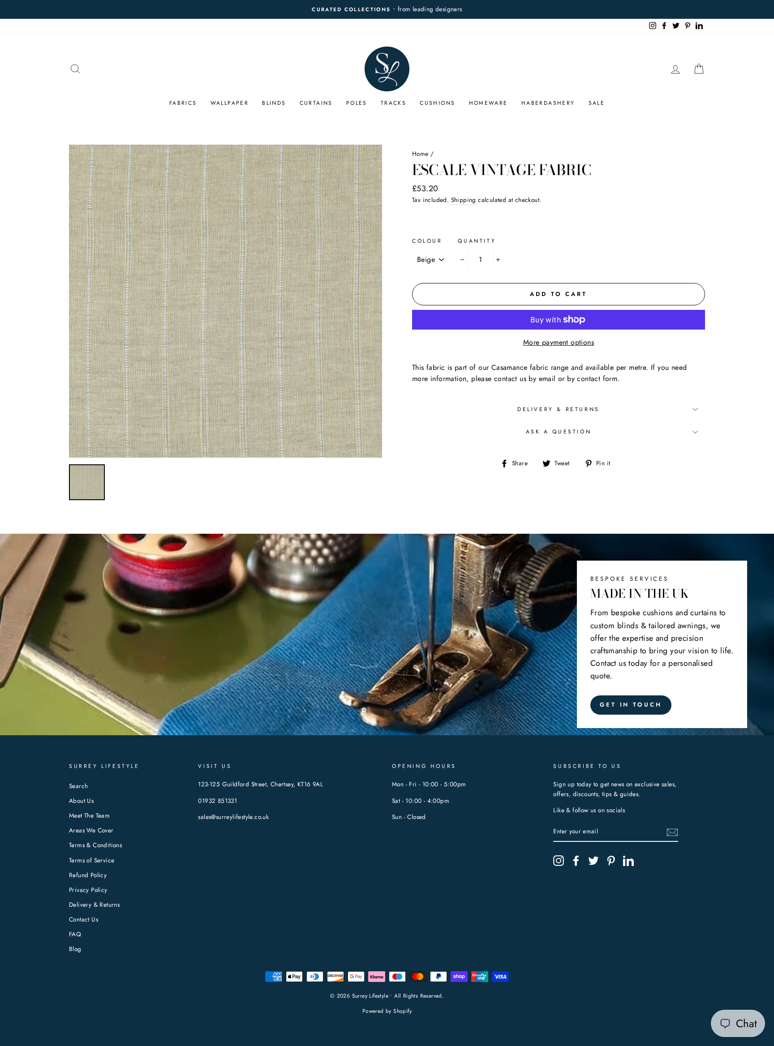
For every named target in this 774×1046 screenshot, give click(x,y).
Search (78, 785)
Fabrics (183, 103)
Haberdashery (548, 103)
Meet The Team (89, 815)
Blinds (274, 103)
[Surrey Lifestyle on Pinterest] (611, 860)
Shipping (463, 199)
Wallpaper (230, 103)
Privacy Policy (88, 889)
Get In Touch (631, 704)
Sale (597, 103)
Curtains (316, 103)
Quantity (477, 241)
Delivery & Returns (558, 409)
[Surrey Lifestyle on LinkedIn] (628, 860)
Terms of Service (91, 860)
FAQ (75, 934)
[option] (387, 9)
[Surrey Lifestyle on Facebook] (576, 860)
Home (420, 153)
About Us (81, 800)
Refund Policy (88, 874)
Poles (356, 103)
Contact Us (83, 919)
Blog (75, 948)
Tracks (393, 103)
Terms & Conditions (95, 844)
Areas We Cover (91, 830)
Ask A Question (558, 432)
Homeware (488, 103)
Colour (427, 241)
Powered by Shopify (387, 1011)
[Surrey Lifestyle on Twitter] (593, 860)
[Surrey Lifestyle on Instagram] (558, 860)
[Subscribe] (672, 832)
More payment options (558, 342)
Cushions (437, 103)
